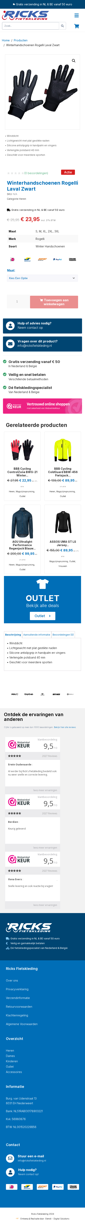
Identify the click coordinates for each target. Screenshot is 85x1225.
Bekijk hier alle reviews (65, 727)
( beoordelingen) (36, 173)
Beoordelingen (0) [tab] (63, 634)
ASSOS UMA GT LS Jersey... (63, 543)
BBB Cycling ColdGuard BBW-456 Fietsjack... (63, 472)
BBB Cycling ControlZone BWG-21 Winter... (22, 472)
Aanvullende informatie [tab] (36, 634)
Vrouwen (63, 566)
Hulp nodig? (27, 1170)
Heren (22, 198)
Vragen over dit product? (38, 341)
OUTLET (43, 598)
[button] (73, 60)
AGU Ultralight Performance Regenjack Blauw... (22, 545)
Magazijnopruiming (25, 491)
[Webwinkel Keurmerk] (42, 406)
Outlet (22, 496)
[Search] (62, 25)
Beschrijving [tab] (13, 634)
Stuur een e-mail (31, 1156)
